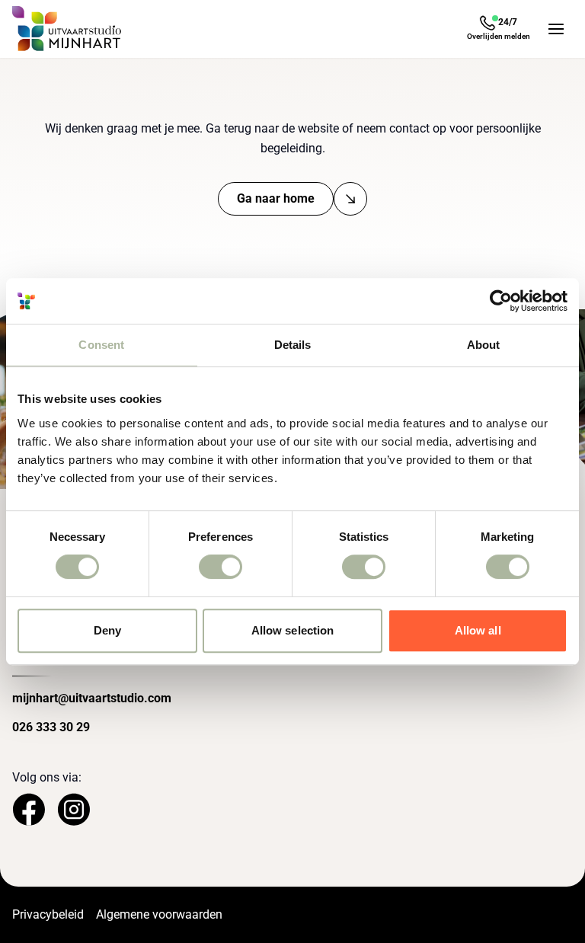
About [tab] (483, 344)
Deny (107, 630)
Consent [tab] (101, 344)
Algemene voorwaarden (159, 914)
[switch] (220, 567)
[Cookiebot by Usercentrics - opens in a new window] (500, 300)
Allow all (478, 630)
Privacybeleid (48, 914)
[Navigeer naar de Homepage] (67, 29)
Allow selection (292, 630)
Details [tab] (293, 344)
